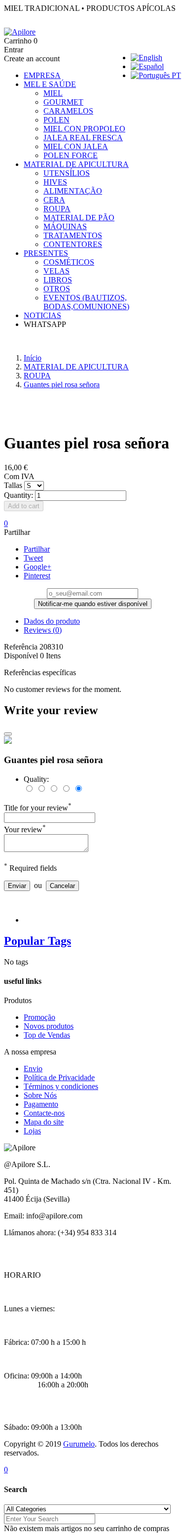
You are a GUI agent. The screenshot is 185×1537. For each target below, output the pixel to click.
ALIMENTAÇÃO (72, 191)
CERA (54, 200)
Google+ (37, 567)
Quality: (36, 779)
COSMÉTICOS (68, 262)
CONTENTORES (72, 244)
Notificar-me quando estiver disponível (93, 603)
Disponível (21, 655)
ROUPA (57, 208)
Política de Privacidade (59, 1077)
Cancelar (62, 886)
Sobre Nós (40, 1095)
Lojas (32, 1131)
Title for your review (38, 808)
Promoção (39, 1017)
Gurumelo (79, 1444)
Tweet (33, 558)
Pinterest (37, 575)
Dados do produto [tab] (52, 621)
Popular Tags (37, 940)
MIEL (53, 93)
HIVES (55, 182)
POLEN (56, 120)
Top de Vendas (47, 1035)
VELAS (56, 271)
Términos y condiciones (61, 1086)
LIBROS (57, 280)
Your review (25, 829)
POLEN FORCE (70, 155)
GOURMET (63, 102)
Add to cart (23, 506)
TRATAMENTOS (72, 235)
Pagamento (41, 1104)
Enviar (17, 886)
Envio (33, 1068)
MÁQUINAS (65, 226)
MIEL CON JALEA (75, 146)
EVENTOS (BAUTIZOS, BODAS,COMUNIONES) (86, 302)
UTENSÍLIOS (66, 173)
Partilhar (37, 549)
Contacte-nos (44, 1113)
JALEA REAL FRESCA (83, 137)
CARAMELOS (68, 111)
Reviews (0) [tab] (43, 630)
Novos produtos (49, 1026)
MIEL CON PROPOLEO (84, 128)
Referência (21, 647)
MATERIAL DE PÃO (78, 217)
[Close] (8, 733)
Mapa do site (44, 1122)
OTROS (56, 288)
